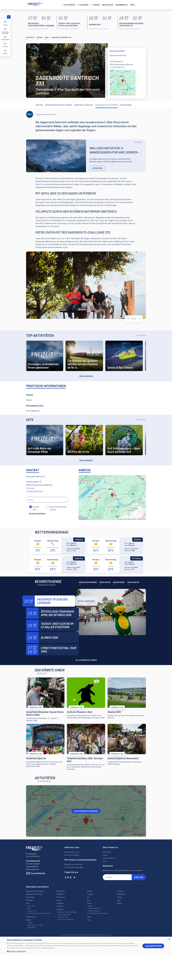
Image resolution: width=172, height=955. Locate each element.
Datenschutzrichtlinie (48, 948)
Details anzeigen (86, 601)
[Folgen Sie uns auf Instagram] (68, 877)
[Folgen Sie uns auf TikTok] (72, 877)
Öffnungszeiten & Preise (59, 105)
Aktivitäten (69, 5)
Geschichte (107, 852)
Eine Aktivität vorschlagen (73, 867)
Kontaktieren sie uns (71, 852)
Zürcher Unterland (94, 908)
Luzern (59, 900)
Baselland (60, 894)
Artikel (40, 105)
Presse (105, 855)
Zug (88, 900)
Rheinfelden (31, 927)
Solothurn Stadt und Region (67, 912)
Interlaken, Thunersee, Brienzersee (39, 913)
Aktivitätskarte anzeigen (86, 811)
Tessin (119, 897)
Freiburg (120, 891)
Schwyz (89, 891)
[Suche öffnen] (141, 4)
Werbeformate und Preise (73, 864)
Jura (88, 920)
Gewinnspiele (121, 5)
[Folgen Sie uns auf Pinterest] (74, 877)
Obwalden (60, 903)
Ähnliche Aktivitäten (106, 105)
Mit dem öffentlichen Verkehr (58, 507)
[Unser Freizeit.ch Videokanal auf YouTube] (70, 877)
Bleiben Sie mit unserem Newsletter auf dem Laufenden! (123, 870)
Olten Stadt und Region (65, 919)
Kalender (83, 5)
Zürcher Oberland (94, 911)
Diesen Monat (119, 582)
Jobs (104, 861)
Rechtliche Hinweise (71, 855)
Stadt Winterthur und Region (98, 913)
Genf (119, 900)
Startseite (30, 37)
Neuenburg (121, 894)
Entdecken (97, 168)
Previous (128, 319)
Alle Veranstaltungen (86, 660)
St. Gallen (60, 906)
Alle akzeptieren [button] (153, 946)
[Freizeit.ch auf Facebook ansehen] (65, 877)
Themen (96, 5)
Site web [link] (30, 488)
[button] (73, 951)
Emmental (31, 906)
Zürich (90, 906)
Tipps (132, 5)
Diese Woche (104, 582)
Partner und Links (109, 858)
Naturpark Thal (63, 917)
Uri (88, 897)
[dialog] (86, 946)
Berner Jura (32, 911)
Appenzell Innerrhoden (34, 894)
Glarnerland (61, 897)
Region (39, 37)
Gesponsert (138, 142)
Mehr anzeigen (86, 376)
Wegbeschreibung (37, 513)
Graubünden (30, 897)
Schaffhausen (31, 917)
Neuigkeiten (107, 5)
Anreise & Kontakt (83, 105)
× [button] (169, 939)
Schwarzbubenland (64, 914)
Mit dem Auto (36, 507)
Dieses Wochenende (88, 582)
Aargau (30, 922)
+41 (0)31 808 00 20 (117, 67)
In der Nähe (126, 105)
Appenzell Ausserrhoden (35, 891)
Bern (47, 37)
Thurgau (90, 894)
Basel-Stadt (61, 891)
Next (139, 319)
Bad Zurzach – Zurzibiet (35, 925)
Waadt (119, 903)
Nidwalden (30, 900)
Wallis (89, 917)
